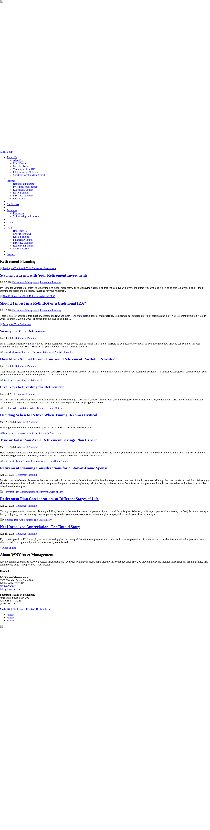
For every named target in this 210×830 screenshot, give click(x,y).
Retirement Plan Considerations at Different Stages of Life (49, 499)
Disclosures (19, 198)
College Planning (22, 233)
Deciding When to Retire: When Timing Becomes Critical (48, 415)
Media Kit (5, 609)
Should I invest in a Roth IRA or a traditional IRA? (43, 303)
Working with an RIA (24, 169)
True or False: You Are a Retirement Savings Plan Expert (48, 440)
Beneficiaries (20, 231)
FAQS (10, 228)
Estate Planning (21, 192)
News (10, 222)
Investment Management (26, 282)
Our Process (13, 204)
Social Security (21, 248)
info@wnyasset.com (10, 589)
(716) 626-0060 (8, 586)
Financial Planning (22, 239)
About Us (12, 157)
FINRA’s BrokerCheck (38, 609)
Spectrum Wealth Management (29, 175)
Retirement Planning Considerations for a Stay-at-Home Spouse (54, 468)
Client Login (6, 151)
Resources (12, 210)
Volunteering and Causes (26, 216)
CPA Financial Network (25, 172)
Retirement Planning (23, 183)
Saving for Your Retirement (23, 331)
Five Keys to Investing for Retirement (32, 387)
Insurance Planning (23, 195)
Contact (11, 254)
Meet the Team (21, 166)
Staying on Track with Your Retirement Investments (43, 275)
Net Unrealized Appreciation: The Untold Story (40, 527)
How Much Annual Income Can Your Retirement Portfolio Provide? (57, 359)
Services (11, 180)
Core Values (19, 163)
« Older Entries (8, 547)
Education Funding (23, 189)
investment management (25, 186)
